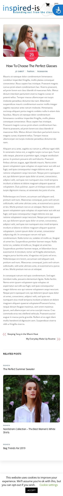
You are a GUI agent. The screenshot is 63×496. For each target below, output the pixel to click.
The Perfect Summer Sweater (19, 369)
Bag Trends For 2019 (14, 448)
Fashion (30, 71)
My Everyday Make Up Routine (40, 338)
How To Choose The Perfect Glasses (31, 65)
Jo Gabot (19, 71)
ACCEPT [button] (31, 490)
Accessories (42, 71)
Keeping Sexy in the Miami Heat (23, 334)
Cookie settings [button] (49, 485)
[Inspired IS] (31, 14)
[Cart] (47, 4)
